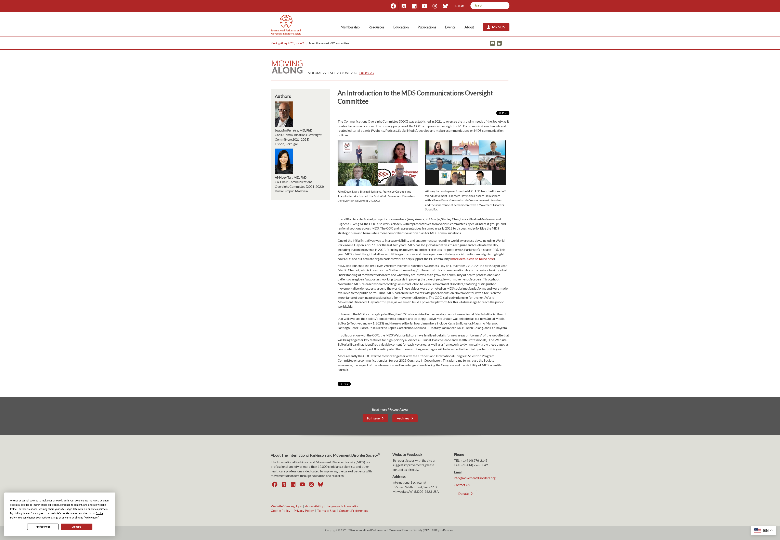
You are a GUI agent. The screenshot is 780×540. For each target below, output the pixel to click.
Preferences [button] (91, 517)
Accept (76, 526)
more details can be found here (472, 259)
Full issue (373, 418)
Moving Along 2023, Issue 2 (287, 43)
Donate (459, 6)
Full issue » (366, 73)
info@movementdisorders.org (475, 478)
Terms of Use (326, 510)
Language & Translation (343, 506)
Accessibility (314, 506)
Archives (403, 418)
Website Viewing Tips (286, 506)
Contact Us (462, 485)
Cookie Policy (280, 510)
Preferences (43, 526)
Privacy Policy (304, 510)
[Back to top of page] (741, 530)
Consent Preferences (353, 510)
